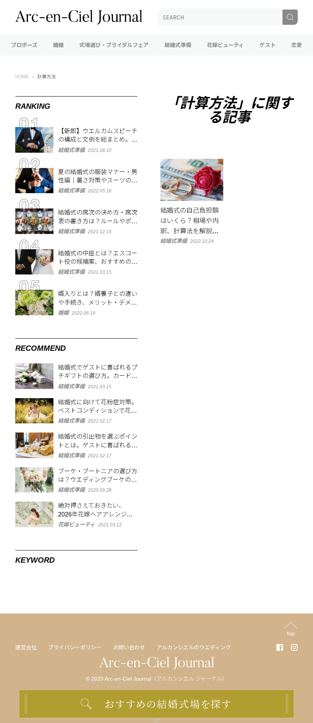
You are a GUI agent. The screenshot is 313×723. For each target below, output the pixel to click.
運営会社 (26, 647)
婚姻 (58, 45)
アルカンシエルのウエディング (193, 647)
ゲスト (268, 45)
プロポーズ (24, 45)
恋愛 (296, 45)
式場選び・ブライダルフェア (113, 45)
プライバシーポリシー (75, 647)
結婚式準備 (178, 45)
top (291, 633)
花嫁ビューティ (225, 45)
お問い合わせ (129, 647)
